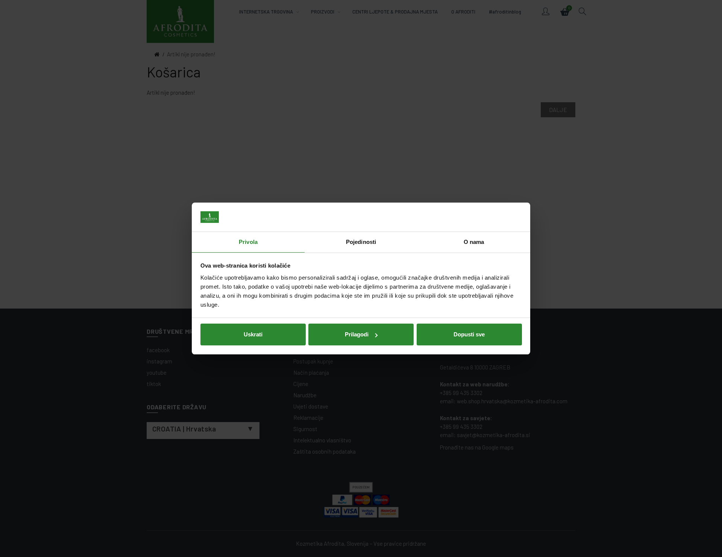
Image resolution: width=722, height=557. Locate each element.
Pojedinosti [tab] (361, 242)
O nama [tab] (474, 242)
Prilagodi (357, 334)
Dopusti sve (469, 334)
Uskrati (253, 334)
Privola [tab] (248, 242)
